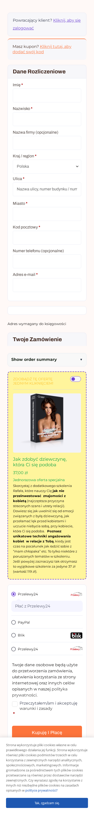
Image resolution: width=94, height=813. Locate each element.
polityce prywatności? (41, 790)
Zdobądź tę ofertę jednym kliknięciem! (33, 381)
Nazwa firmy (35, 132)
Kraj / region (25, 156)
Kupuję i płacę (47, 732)
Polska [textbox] (23, 166)
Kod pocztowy (26, 227)
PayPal (24, 622)
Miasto (20, 203)
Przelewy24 (28, 594)
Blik (21, 635)
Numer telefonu (38, 251)
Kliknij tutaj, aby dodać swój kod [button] (42, 49)
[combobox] (47, 166)
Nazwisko (23, 108)
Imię (18, 85)
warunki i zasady (36, 708)
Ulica (19, 179)
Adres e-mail (25, 274)
